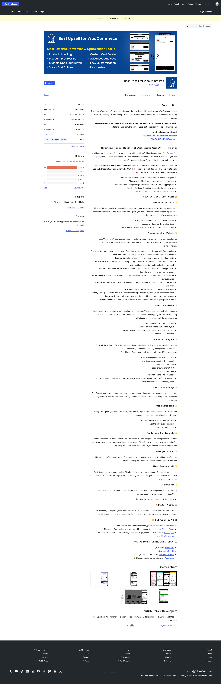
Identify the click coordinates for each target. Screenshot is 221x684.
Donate (85, 657)
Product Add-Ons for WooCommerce (160, 135)
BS (128, 626)
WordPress (169, 558)
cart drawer (55, 140)
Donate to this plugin (75, 230)
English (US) (48, 134)
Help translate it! (96, 18)
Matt (45, 654)
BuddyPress (42, 661)
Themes (168, 654)
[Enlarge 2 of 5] (144, 574)
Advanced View (77, 146)
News (210, 654)
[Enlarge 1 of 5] (174, 574)
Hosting (209, 657)
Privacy (209, 661)
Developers (125, 657)
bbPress (44, 657)
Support (47, 95)
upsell (47, 140)
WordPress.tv (124, 661)
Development (131, 95)
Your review (79, 188)
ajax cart (63, 140)
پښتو (188, 671)
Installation (146, 95)
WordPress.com (41, 650)
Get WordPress (10, 4)
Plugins (168, 657)
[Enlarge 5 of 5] (144, 591)
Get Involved (84, 650)
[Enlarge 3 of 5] (115, 574)
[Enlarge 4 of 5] (174, 591)
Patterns (167, 661)
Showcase (167, 650)
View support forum (75, 207)
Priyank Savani (157, 85)
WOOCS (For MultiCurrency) (164, 139)
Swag (86, 661)
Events (86, 654)
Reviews (160, 95)
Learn (128, 650)
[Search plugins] (187, 26)
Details (172, 95)
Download (49, 83)
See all (46, 188)
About (209, 650)
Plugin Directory (206, 12)
